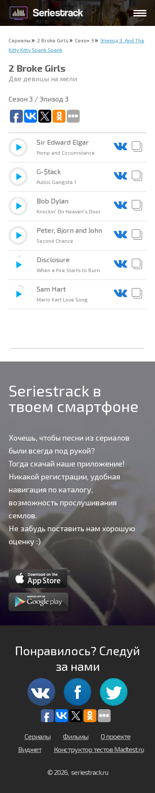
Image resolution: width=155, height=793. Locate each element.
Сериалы (20, 40)
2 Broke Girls (52, 40)
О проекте (115, 736)
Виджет (29, 749)
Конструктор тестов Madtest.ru (99, 749)
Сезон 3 (84, 40)
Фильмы (75, 736)
